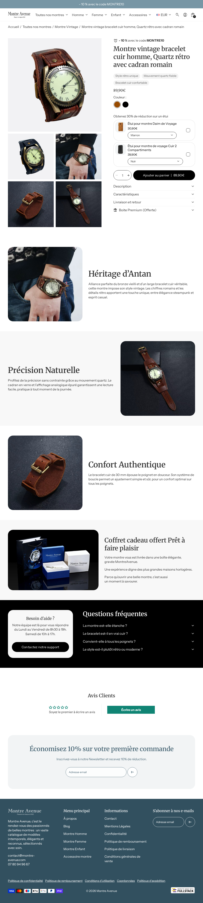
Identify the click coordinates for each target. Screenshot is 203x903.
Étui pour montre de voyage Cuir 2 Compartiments (152, 148)
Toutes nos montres (37, 27)
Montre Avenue (107, 891)
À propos (70, 818)
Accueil (13, 27)
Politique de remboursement (125, 841)
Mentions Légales (117, 826)
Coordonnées (126, 881)
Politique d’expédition (151, 881)
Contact (110, 818)
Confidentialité (115, 834)
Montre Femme (74, 841)
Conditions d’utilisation (100, 881)
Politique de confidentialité (25, 881)
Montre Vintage (66, 27)
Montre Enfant (74, 849)
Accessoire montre (77, 856)
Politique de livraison (119, 849)
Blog (66, 826)
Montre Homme (75, 834)
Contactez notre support (40, 647)
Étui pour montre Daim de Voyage (152, 124)
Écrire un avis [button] (131, 710)
